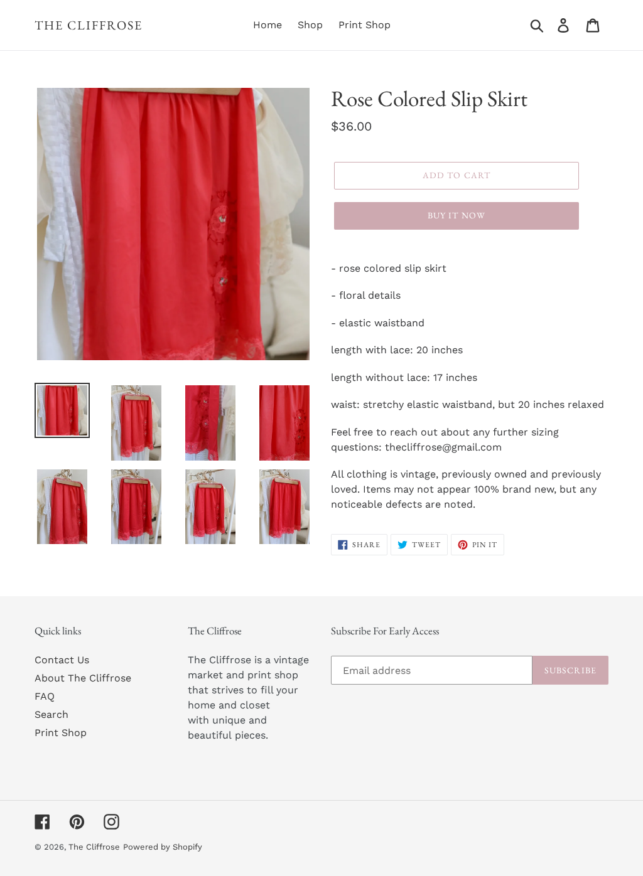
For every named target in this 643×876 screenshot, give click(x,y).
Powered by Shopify (162, 847)
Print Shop (61, 733)
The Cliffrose (89, 25)
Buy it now (456, 215)
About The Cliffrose (83, 678)
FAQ (45, 696)
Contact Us (62, 660)
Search (51, 714)
